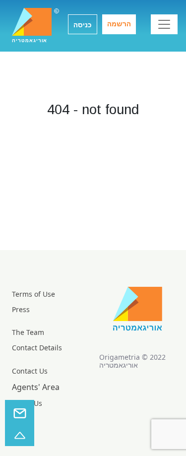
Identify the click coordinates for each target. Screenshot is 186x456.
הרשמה (119, 24)
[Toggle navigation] (164, 24)
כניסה (82, 25)
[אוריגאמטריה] (32, 22)
